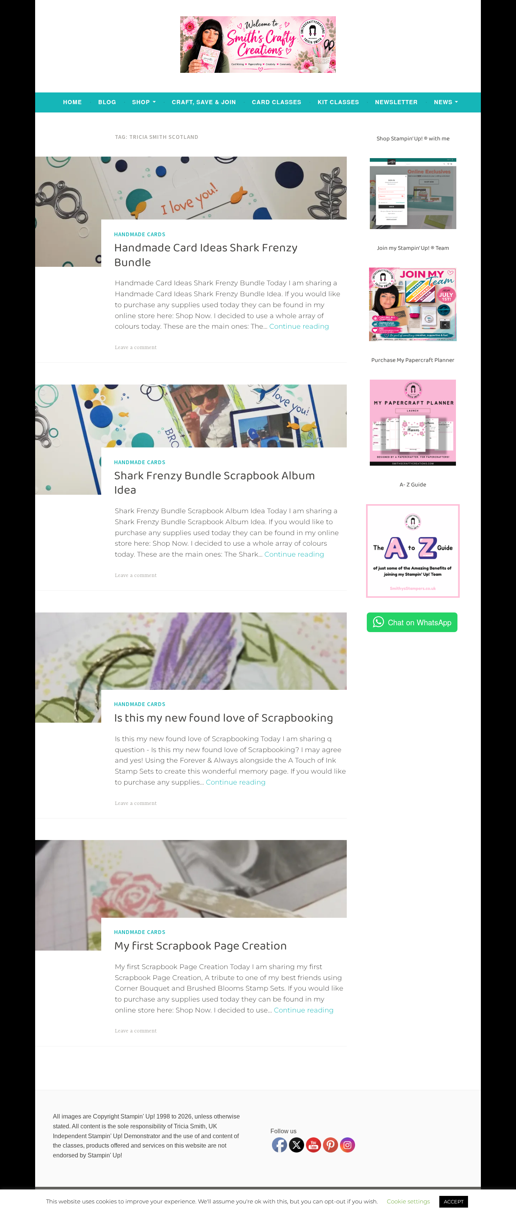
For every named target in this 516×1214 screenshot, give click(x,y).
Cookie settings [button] (408, 1201)
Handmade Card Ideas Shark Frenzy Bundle (206, 255)
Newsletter (396, 102)
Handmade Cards (139, 233)
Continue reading (299, 326)
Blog (107, 102)
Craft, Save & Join (204, 102)
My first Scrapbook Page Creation (200, 946)
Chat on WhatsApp (419, 622)
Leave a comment (136, 348)
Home (72, 102)
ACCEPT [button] (453, 1202)
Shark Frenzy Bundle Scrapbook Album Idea (214, 483)
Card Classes (276, 102)
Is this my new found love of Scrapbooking (223, 718)
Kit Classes (338, 102)
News (443, 102)
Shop (141, 102)
